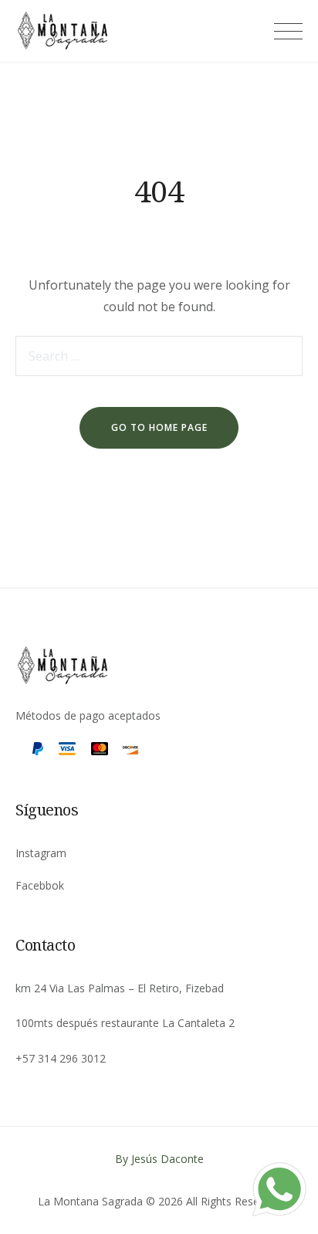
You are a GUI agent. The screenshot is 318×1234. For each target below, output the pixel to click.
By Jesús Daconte (159, 1158)
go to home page (159, 427)
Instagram (40, 853)
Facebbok (39, 885)
